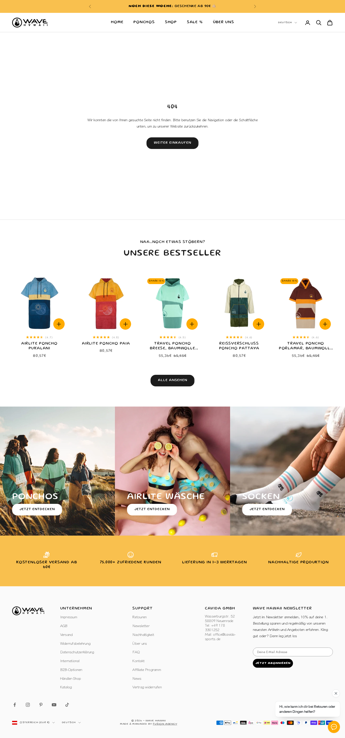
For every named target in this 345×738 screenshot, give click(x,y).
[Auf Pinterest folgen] (40, 704)
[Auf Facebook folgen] (14, 704)
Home (117, 22)
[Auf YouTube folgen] (54, 704)
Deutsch (285, 22)
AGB (63, 625)
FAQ (136, 651)
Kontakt (138, 660)
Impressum (68, 616)
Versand (66, 634)
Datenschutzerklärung (77, 651)
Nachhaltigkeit (143, 634)
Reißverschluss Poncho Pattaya (239, 346)
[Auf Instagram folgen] (27, 704)
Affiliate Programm (146, 669)
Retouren (139, 616)
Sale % (195, 22)
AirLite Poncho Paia (106, 344)
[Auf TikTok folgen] (67, 704)
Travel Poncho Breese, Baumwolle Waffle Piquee (172, 346)
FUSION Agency (165, 724)
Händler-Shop (70, 678)
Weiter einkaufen (172, 142)
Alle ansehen (172, 380)
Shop (171, 22)
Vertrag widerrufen (147, 686)
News (136, 678)
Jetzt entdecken (37, 509)
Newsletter (141, 625)
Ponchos (144, 22)
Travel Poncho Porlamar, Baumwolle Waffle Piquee (306, 346)
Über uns (223, 22)
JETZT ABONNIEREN (272, 663)
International (69, 660)
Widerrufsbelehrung (75, 643)
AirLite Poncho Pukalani (39, 346)
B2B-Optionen (71, 669)
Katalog (66, 686)
